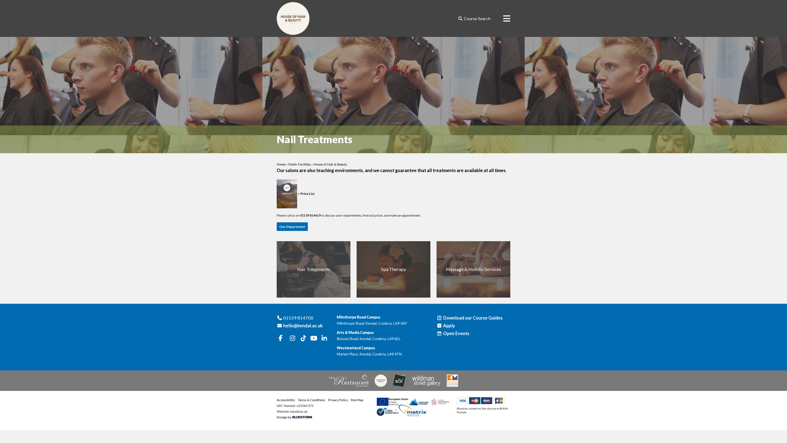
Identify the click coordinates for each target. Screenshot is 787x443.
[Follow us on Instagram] (293, 338)
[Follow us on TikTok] (303, 338)
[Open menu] (504, 18)
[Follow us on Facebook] (280, 338)
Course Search (476, 18)
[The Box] (399, 380)
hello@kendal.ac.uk (303, 325)
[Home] (293, 18)
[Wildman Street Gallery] (426, 380)
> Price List (306, 193)
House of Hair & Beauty (330, 164)
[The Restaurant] (348, 380)
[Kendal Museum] (452, 380)
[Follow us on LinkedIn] (324, 338)
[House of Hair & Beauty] (381, 380)
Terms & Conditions (311, 400)
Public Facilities (299, 164)
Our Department (292, 226)
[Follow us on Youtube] (313, 338)
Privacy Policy (338, 400)
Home (281, 164)
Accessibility (286, 400)
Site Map (357, 400)
